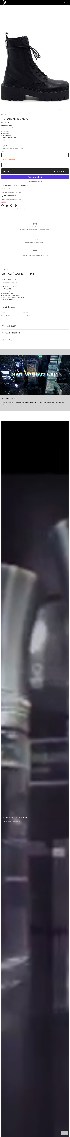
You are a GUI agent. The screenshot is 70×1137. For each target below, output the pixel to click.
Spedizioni (11, 148)
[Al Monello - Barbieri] (4, 2)
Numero (3, 152)
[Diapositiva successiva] (67, 110)
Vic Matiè (3, 115)
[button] (56, 2)
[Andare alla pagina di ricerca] (56, 2)
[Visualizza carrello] (64, 2)
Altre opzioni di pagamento (35, 181)
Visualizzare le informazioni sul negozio (11, 192)
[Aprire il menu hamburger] (68, 2)
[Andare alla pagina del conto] (60, 2)
